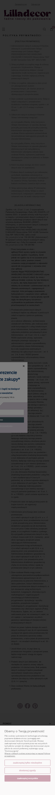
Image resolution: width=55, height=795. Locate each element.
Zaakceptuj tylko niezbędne (27, 763)
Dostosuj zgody (27, 770)
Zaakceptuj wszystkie (27, 778)
